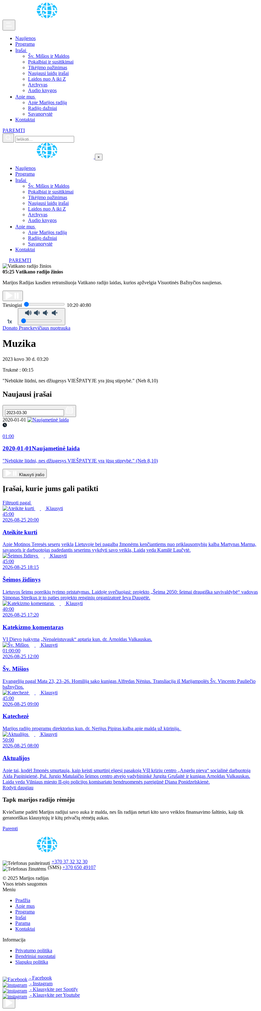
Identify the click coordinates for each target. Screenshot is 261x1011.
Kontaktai (25, 119)
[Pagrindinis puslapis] (48, 16)
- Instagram (41, 983)
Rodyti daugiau (18, 787)
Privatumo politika (33, 950)
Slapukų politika (31, 962)
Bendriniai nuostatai (35, 956)
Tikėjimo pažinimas (47, 67)
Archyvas (37, 84)
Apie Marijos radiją (47, 102)
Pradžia (22, 900)
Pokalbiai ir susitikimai (51, 61)
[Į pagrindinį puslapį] (49, 156)
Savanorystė (40, 114)
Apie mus (25, 96)
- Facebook (40, 978)
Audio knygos (42, 90)
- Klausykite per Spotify (53, 989)
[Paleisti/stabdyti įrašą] (13, 296)
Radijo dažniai (42, 108)
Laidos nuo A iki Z (47, 79)
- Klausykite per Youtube (54, 995)
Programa (25, 44)
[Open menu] (9, 25)
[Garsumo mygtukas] (41, 316)
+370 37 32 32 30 (70, 861)
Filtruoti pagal (17, 502)
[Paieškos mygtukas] (8, 138)
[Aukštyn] (9, 1003)
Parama (22, 923)
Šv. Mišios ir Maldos (48, 56)
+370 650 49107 (79, 867)
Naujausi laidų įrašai (48, 73)
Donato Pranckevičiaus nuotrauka (36, 328)
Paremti (10, 828)
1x (9, 321)
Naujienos (25, 38)
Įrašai (21, 50)
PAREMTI (14, 130)
